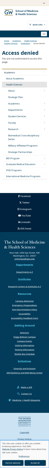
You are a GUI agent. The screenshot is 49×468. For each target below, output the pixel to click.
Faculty (12, 122)
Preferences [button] (24, 456)
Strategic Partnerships (20, 152)
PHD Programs (14, 170)
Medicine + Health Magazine (26, 400)
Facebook (25, 196)
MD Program (13, 158)
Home (6, 41)
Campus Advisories (24, 301)
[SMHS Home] (21, 12)
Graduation (25, 43)
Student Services (11, 43)
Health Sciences (30, 41)
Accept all (35, 463)
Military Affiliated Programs (23, 145)
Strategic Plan (15, 97)
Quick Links (37, 25)
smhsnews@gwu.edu (24, 258)
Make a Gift (26, 387)
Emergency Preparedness (24, 305)
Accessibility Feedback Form (24, 318)
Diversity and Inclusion (25, 368)
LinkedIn (26, 222)
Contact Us (26, 393)
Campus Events (24, 341)
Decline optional (12, 463)
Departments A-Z (24, 272)
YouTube (26, 215)
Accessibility (24, 313)
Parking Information (24, 349)
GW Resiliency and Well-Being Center (25, 372)
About (11, 90)
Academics (16, 41)
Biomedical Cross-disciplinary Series (23, 137)
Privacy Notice (24, 439)
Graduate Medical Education (20, 164)
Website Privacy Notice (12, 449)
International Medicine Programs (23, 176)
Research (13, 129)
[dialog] (24, 454)
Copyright (24, 432)
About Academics (15, 78)
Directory (24, 332)
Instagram (26, 209)
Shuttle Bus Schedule (24, 354)
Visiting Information (24, 345)
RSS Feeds (25, 228)
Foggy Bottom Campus (24, 336)
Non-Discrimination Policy (24, 309)
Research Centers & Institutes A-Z (24, 286)
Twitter (26, 202)
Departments (15, 109)
